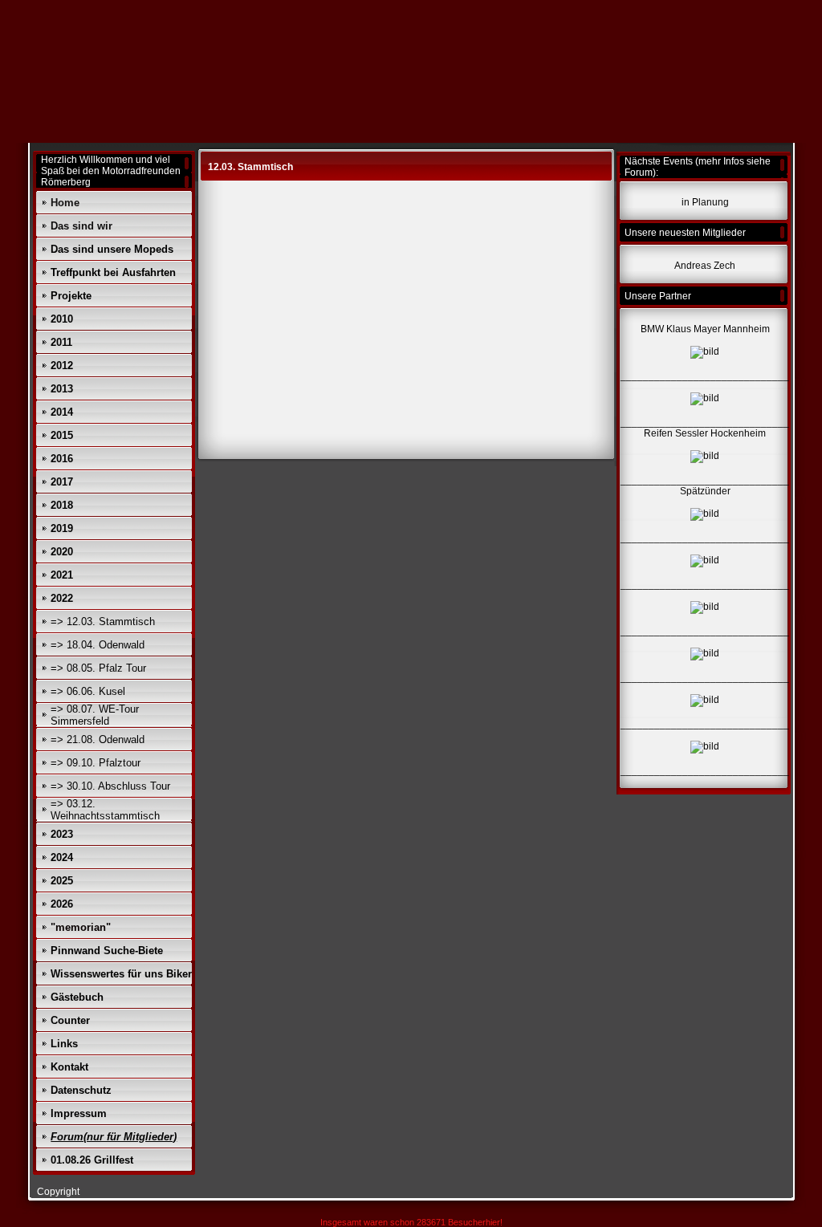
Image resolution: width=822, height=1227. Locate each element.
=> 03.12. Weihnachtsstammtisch (105, 810)
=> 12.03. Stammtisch (103, 622)
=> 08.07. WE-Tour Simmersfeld (95, 715)
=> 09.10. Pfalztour (95, 763)
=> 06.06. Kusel (88, 691)
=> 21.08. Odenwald (97, 739)
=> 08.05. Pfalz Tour (98, 668)
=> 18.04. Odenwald (97, 645)
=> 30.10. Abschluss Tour (110, 786)
